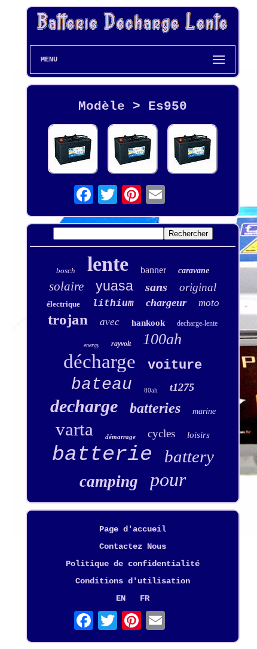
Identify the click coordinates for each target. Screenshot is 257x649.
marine (204, 411)
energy (91, 345)
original (197, 287)
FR (144, 598)
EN (121, 598)
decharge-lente (197, 323)
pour (168, 479)
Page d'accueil (132, 529)
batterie (102, 454)
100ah (162, 339)
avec (110, 321)
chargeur (166, 302)
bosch (65, 270)
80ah (151, 390)
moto (208, 302)
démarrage (120, 436)
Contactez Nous (132, 546)
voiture (175, 365)
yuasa (114, 285)
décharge (99, 361)
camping (108, 481)
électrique (63, 303)
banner (153, 270)
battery (189, 456)
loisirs (198, 435)
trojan (68, 319)
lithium (113, 303)
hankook (148, 322)
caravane (193, 270)
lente (107, 264)
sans (156, 286)
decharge (84, 406)
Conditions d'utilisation (132, 581)
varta (74, 429)
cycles (161, 433)
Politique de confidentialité (133, 563)
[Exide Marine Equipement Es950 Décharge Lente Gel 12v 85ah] (72, 150)
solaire (66, 286)
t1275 (182, 387)
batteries (155, 408)
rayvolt (121, 343)
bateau (101, 384)
